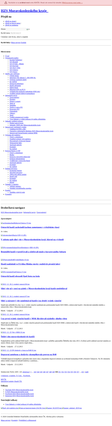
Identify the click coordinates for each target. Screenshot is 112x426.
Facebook (26, 376)
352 (62, 372)
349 (53, 372)
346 (44, 372)
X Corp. (19, 376)
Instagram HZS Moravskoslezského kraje (19, 396)
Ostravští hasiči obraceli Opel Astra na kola (20, 276)
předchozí (26, 372)
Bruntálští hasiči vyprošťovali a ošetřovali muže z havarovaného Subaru (33, 252)
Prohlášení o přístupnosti (27, 420)
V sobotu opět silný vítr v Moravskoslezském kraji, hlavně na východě (32, 239)
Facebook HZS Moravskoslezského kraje (19, 394)
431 (82, 372)
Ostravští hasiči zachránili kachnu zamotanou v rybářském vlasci (30, 227)
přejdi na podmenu (11, 25)
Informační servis (29, 212)
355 (71, 372)
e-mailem (12, 376)
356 (75, 372)
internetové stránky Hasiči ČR (11, 381)
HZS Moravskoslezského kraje (24, 11)
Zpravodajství (41, 212)
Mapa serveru (15, 42)
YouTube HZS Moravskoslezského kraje (19, 390)
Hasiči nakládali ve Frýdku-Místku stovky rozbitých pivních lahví (30, 264)
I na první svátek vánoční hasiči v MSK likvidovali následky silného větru (34, 318)
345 (41, 372)
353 (65, 372)
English (23, 42)
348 (50, 372)
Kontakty (14, 420)
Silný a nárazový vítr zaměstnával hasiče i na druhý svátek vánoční (31, 301)
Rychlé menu (5, 33)
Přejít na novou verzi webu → (72, 3)
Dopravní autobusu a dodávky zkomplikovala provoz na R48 (28, 354)
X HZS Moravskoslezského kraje (16, 392)
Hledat (3, 29)
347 (47, 372)
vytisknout (4, 376)
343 (35, 372)
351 (59, 372)
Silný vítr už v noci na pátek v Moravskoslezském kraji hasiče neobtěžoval (34, 288)
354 (68, 372)
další (86, 372)
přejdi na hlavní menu (12, 23)
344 (38, 372)
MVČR (3, 379)
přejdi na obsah (10, 21)
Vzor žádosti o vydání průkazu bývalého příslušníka (23, 404)
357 (78, 372)
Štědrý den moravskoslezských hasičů (18, 336)
